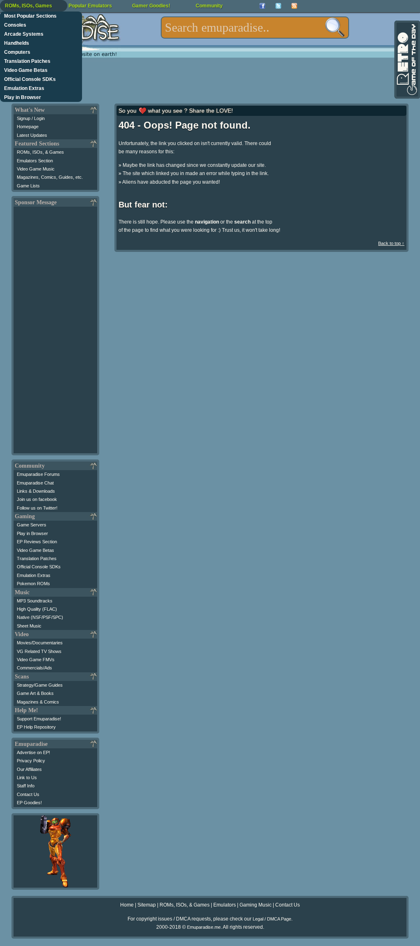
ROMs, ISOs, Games (28, 6)
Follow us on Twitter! (37, 507)
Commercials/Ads (34, 667)
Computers (17, 52)
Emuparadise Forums (38, 474)
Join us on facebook (37, 499)
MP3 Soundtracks (34, 600)
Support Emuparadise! (39, 718)
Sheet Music (29, 625)
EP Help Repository (36, 726)
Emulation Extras (24, 88)
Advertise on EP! (33, 752)
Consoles (15, 25)
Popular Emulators (90, 6)
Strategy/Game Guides (40, 685)
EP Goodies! (29, 802)
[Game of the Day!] (406, 59)
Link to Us (27, 777)
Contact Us (28, 794)
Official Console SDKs (30, 79)
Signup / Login (31, 118)
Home (127, 905)
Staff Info (25, 785)
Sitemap (146, 905)
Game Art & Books (35, 693)
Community (209, 6)
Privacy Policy (31, 760)
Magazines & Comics (38, 701)
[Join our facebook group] (262, 6)
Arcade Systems (23, 34)
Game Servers (31, 524)
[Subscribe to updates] (294, 6)
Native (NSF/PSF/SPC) (40, 617)
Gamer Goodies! (151, 6)
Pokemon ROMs (33, 583)
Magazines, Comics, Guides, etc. (50, 177)
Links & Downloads (36, 491)
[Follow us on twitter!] (278, 6)
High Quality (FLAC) (37, 609)
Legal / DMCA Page (272, 918)
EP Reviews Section (37, 541)
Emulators (224, 905)
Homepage (28, 126)
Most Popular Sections (30, 16)
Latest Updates (32, 135)
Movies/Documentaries (40, 642)
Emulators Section (35, 160)
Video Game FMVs (36, 659)
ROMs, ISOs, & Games (40, 152)
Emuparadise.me (204, 927)
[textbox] (255, 27)
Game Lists (28, 185)
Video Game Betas (26, 70)
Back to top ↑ (391, 243)
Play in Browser (22, 97)
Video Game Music (36, 168)
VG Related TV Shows (39, 651)
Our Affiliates (29, 769)
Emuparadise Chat (35, 482)
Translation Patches (27, 61)
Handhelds (16, 43)
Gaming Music (256, 905)
